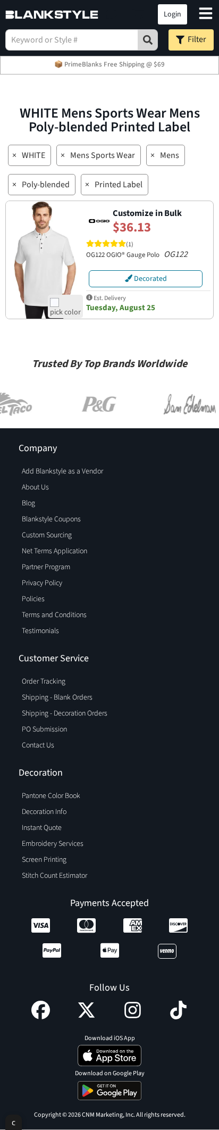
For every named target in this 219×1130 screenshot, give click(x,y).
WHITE (33, 155)
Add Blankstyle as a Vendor (62, 471)
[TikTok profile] (178, 1017)
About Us (35, 487)
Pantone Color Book (51, 796)
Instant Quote (42, 827)
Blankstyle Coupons (51, 519)
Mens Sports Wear (102, 155)
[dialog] (13, 1122)
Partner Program (46, 567)
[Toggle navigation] (205, 14)
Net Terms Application (54, 551)
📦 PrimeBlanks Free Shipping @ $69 (109, 64)
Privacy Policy (42, 583)
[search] (148, 40)
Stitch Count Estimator (54, 875)
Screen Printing (44, 859)
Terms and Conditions (54, 615)
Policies (33, 599)
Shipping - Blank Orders (57, 697)
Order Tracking (43, 681)
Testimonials (40, 631)
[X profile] (86, 1017)
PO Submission (44, 729)
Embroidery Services (52, 843)
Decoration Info (44, 812)
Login (172, 14)
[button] (111, 14)
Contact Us (38, 745)
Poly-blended (46, 184)
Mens (169, 155)
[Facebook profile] (40, 1017)
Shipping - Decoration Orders (64, 713)
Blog (28, 503)
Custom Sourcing (47, 535)
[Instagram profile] (132, 1017)
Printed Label (118, 184)
